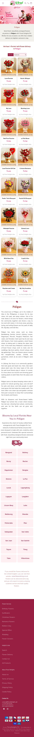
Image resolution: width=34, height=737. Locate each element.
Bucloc (25, 461)
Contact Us (6, 659)
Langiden (25, 496)
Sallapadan (9, 532)
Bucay (9, 461)
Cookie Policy (7, 692)
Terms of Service (8, 679)
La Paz (25, 479)
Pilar (25, 523)
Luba (25, 505)
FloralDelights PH (13, 727)
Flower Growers (7, 639)
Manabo (25, 514)
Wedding (5, 634)
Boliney (25, 452)
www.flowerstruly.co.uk (20, 576)
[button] (3, 3)
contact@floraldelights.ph (9, 702)
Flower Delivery (7, 654)
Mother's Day (6, 626)
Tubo (8, 558)
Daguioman (9, 470)
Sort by (11, 54)
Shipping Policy (7, 687)
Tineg (25, 549)
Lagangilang (25, 488)
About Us (5, 674)
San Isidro (25, 532)
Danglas (25, 470)
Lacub (9, 488)
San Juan (8, 541)
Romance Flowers (8, 621)
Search (4, 650)
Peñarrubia (9, 523)
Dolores (9, 479)
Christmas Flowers (8, 617)
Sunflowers (6, 613)
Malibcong (8, 514)
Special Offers (7, 630)
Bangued (8, 452)
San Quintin (25, 541)
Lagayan (9, 496)
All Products (6, 663)
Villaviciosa (25, 558)
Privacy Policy (7, 683)
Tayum (8, 549)
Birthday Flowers (8, 609)
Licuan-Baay (8, 505)
